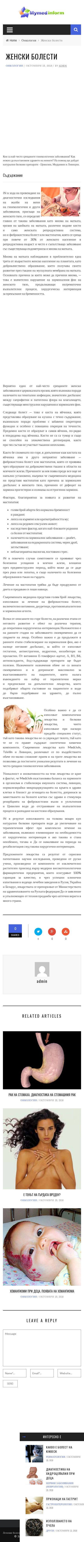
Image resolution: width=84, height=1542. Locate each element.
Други (50, 1530)
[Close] (24, 1437)
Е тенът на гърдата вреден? (42, 1194)
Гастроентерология (59, 1504)
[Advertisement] (42, 113)
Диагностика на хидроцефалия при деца (60, 1473)
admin (63, 65)
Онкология (14, 65)
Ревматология (55, 1457)
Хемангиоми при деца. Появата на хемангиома (42, 1291)
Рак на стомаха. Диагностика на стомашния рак (42, 1094)
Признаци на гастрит (62, 1499)
